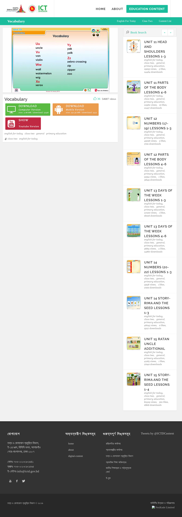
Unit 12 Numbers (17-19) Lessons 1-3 (158, 123)
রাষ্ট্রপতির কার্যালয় (113, 443)
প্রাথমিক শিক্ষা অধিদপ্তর (116, 462)
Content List (165, 21)
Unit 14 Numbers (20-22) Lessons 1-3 (158, 267)
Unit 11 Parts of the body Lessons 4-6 (156, 87)
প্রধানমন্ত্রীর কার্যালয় (114, 450)
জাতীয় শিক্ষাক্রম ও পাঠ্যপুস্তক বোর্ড (118, 470)
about (71, 450)
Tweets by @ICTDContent (157, 433)
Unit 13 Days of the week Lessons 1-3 (158, 195)
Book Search (138, 32)
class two (147, 21)
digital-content (75, 456)
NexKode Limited (165, 507)
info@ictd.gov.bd (28, 471)
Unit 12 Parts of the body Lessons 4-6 (156, 159)
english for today (126, 21)
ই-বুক (108, 478)
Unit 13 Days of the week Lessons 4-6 (158, 231)
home (71, 443)
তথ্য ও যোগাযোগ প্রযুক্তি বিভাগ (119, 456)
